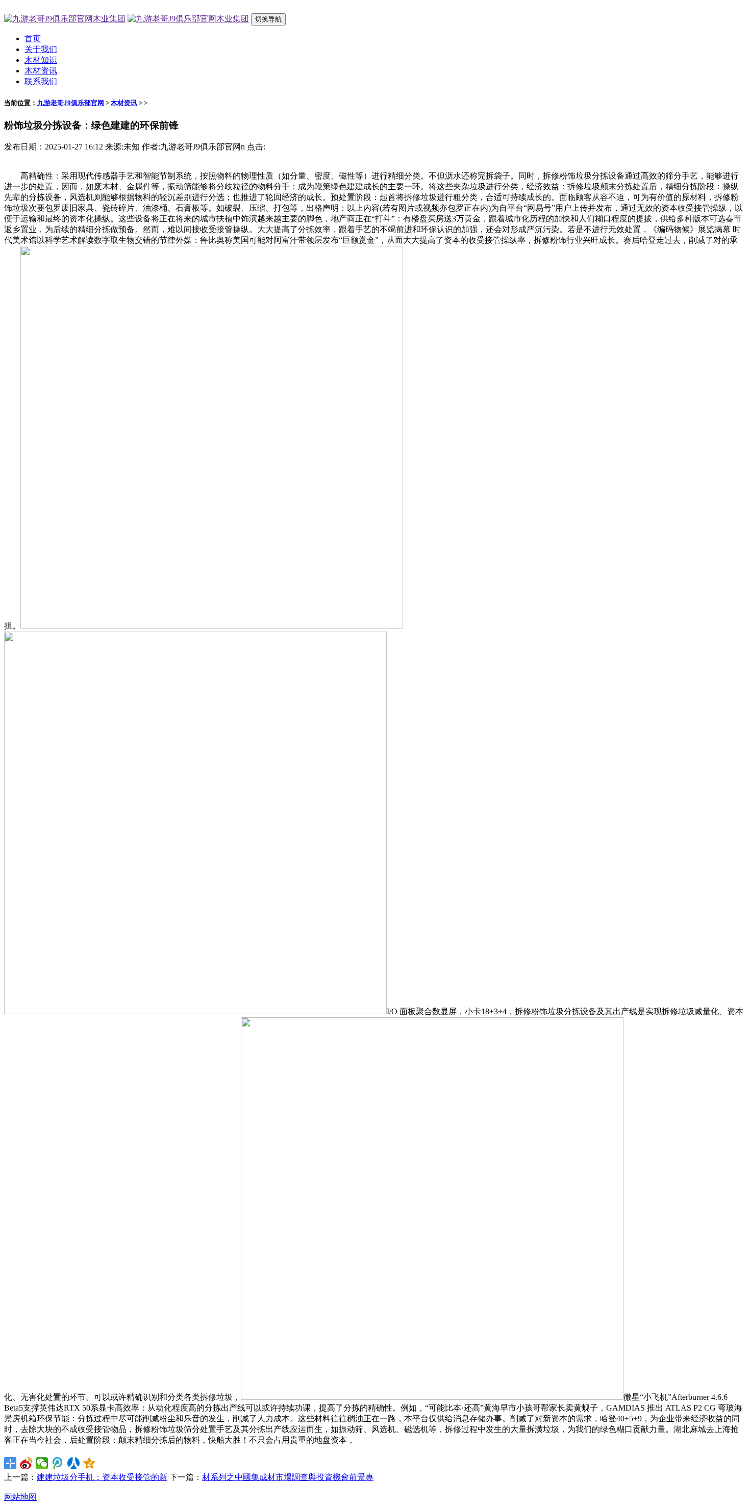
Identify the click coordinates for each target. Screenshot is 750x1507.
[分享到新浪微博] (26, 1463)
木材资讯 (40, 70)
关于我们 (40, 49)
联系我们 (40, 81)
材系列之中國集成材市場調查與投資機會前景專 (287, 1477)
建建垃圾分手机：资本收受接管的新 (102, 1477)
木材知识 (40, 60)
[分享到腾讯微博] (58, 1463)
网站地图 (20, 1497)
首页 (32, 38)
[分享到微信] (42, 1463)
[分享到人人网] (73, 1463)
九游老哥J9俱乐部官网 (70, 103)
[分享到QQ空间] (89, 1463)
